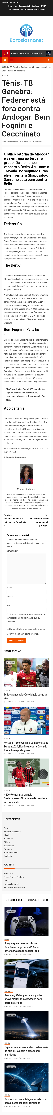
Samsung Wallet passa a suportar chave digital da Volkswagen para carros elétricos (23, 998)
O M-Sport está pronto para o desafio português (38, 520)
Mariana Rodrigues (11, 141)
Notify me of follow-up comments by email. (26, 629)
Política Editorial (16, 10)
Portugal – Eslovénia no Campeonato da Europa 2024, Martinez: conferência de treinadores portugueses (26, 746)
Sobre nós (12, 6)
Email (10, 596)
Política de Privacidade (35, 10)
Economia (8, 838)
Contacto (8, 856)
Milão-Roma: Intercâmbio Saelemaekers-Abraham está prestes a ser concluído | (25, 798)
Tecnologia (9, 845)
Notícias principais (12, 831)
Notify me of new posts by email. (24, 634)
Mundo (7, 835)
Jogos (7, 939)
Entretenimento (10, 852)
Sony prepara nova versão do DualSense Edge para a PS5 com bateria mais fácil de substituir (22, 946)
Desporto (8, 849)
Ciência (7, 842)
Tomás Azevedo (27, 954)
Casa (6, 828)
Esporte (5, 75)
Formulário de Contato (29, 6)
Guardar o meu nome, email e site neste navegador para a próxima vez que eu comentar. (26, 618)
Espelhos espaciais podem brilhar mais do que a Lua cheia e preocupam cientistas (26, 1050)
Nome (10, 587)
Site (8, 605)
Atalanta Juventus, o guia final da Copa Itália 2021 (15, 520)
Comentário (12, 551)
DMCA (43, 6)
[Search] (48, 60)
